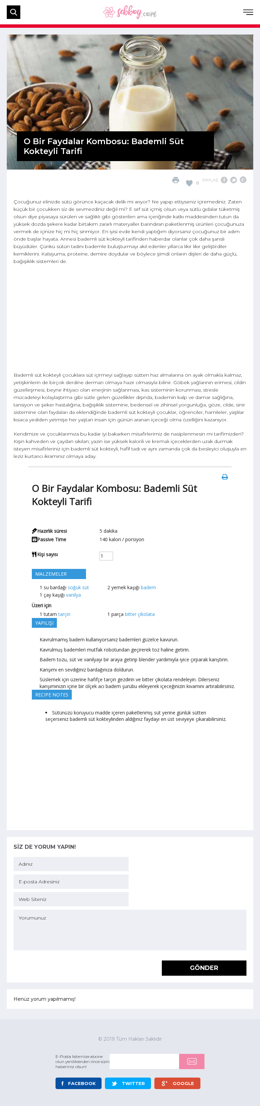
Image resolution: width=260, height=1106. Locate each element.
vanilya (73, 595)
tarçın (64, 614)
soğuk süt (78, 587)
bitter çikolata (140, 614)
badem (148, 587)
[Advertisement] (130, 319)
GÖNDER (204, 968)
